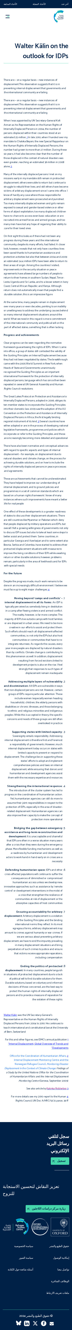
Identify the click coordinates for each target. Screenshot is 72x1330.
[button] (9, 16)
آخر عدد (64, 4)
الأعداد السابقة (10, 4)
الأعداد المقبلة (39, 4)
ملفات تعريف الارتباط (57, 1293)
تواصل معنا (63, 1269)
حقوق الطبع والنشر (59, 1246)
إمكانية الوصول (61, 1258)
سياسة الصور (26, 1258)
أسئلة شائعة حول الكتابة (20, 1269)
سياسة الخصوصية (23, 1246)
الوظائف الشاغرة (60, 1281)
